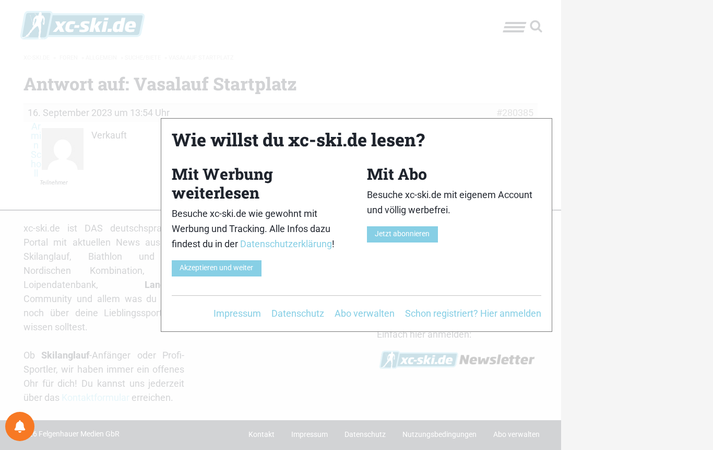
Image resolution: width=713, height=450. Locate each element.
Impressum (237, 313)
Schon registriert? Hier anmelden (473, 313)
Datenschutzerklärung (286, 243)
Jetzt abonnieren (402, 233)
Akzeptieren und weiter (216, 267)
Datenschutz (297, 313)
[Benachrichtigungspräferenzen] (19, 426)
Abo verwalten (365, 313)
